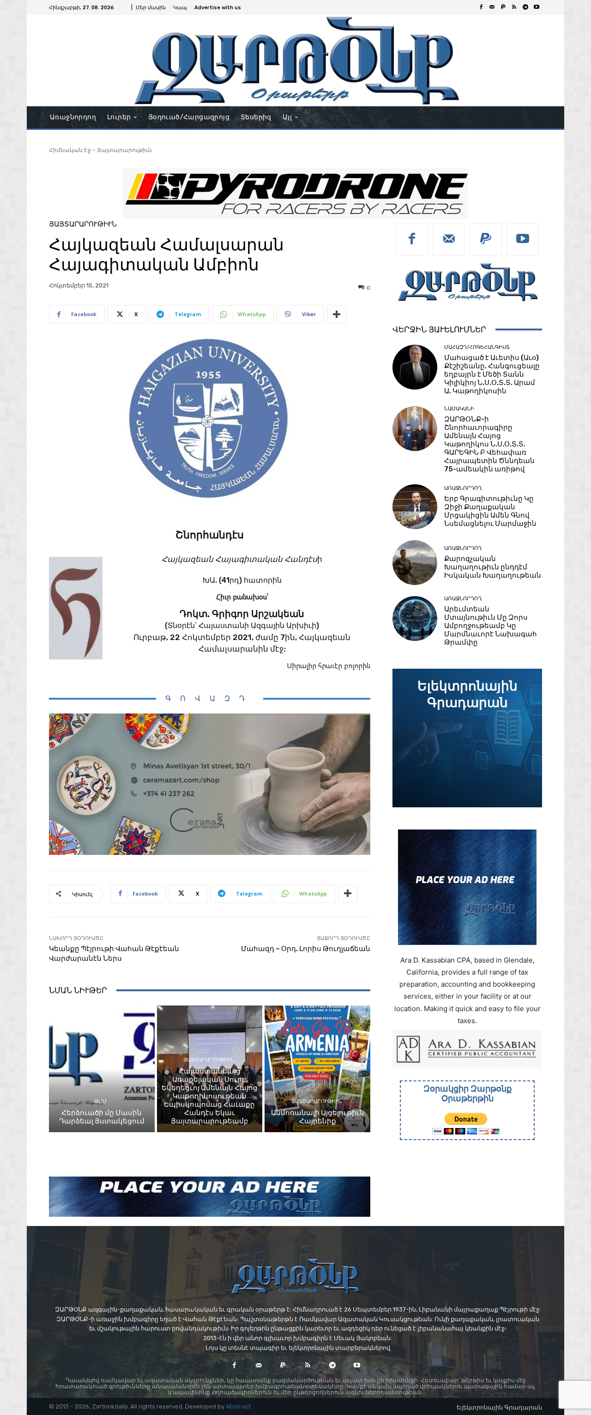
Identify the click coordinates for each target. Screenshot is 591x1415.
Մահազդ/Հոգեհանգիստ (477, 347)
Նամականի (459, 408)
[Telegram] (525, 7)
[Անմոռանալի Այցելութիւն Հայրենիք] (317, 1069)
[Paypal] (503, 7)
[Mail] (492, 7)
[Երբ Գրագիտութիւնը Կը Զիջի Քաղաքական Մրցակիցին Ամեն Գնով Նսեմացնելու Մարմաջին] (414, 506)
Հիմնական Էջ (70, 150)
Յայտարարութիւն (124, 150)
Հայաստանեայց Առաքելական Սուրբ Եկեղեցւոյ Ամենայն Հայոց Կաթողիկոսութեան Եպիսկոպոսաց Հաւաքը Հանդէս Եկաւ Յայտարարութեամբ (210, 1096)
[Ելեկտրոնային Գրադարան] (467, 738)
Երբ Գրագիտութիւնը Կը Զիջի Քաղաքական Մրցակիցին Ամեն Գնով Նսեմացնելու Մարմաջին (490, 511)
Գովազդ (209, 698)
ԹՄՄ (100, 1101)
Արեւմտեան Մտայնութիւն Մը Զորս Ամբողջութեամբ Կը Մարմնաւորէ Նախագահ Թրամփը (490, 626)
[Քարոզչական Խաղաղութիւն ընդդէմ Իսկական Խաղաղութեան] (414, 562)
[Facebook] (481, 7)
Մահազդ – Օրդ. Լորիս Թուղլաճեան (305, 949)
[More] (336, 314)
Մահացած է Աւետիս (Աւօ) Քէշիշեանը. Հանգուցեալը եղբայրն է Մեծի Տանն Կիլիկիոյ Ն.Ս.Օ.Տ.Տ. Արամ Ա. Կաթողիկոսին (492, 374)
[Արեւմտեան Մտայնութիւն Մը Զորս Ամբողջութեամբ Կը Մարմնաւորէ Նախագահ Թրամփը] (414, 618)
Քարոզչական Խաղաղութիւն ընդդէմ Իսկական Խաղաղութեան (492, 567)
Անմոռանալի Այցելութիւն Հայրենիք (317, 1117)
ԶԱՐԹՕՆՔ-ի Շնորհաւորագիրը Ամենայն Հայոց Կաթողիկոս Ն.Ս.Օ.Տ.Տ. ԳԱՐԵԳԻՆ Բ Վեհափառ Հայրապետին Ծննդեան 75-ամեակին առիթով (489, 444)
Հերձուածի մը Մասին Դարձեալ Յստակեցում (102, 1117)
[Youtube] (536, 7)
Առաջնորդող (463, 488)
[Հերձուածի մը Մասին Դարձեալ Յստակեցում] (102, 1069)
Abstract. (239, 1406)
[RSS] (514, 7)
